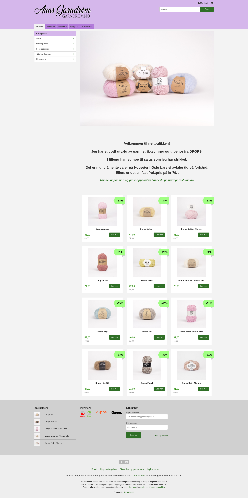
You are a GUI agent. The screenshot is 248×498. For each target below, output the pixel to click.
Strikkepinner (42, 44)
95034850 (139, 475)
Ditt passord (131, 423)
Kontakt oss (87, 26)
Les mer (132, 487)
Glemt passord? (161, 435)
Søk (207, 9)
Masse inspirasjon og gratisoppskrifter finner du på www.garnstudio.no (147, 180)
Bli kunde (50, 26)
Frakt (94, 469)
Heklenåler (41, 59)
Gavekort (62, 26)
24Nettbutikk (129, 492)
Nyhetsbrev (153, 469)
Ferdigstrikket (42, 49)
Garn (38, 38)
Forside (39, 26)
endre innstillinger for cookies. (153, 487)
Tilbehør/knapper (44, 54)
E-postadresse (132, 412)
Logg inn (74, 26)
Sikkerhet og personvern (132, 469)
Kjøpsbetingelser (108, 469)
